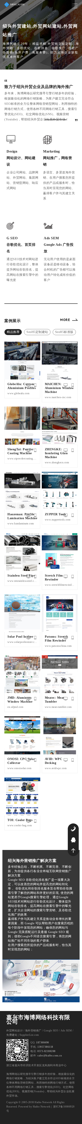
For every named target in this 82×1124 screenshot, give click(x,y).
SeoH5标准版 (64, 332)
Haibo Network (42, 1106)
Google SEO (51, 1030)
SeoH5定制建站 (37, 332)
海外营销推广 (33, 1030)
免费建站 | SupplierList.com (22, 1034)
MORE (65, 319)
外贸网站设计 (14, 1030)
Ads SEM (66, 1030)
